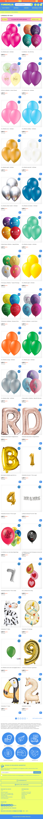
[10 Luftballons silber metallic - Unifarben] (11, 190)
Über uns (23, 798)
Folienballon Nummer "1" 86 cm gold (29, 475)
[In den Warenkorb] (20, 58)
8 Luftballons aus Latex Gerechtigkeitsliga (9, 552)
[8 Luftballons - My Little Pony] (32, 36)
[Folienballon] (11, 613)
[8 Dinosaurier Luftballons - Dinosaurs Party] (11, 306)
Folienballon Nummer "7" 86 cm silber (8, 590)
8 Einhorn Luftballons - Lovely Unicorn (29, 321)
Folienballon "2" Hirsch (26, 706)
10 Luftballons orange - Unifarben (8, 359)
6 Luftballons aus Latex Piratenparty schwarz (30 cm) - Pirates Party (32, 553)
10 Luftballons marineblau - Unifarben (29, 205)
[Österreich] (2, 805)
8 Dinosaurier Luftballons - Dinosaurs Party (10, 321)
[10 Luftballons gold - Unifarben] (11, 152)
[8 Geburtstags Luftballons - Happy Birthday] (11, 229)
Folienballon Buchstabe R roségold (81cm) (9, 436)
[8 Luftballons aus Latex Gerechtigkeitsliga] (11, 536)
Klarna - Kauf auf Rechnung (7, 793)
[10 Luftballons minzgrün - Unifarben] (32, 229)
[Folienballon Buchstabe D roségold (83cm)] (32, 421)
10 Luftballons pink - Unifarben (7, 51)
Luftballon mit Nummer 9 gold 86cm (29, 667)
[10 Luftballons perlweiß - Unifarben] (32, 152)
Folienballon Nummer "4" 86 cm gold (8, 513)
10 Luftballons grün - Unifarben (28, 359)
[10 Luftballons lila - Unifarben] (32, 75)
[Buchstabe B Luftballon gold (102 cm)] (11, 460)
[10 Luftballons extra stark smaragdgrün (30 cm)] (11, 652)
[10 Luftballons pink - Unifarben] (11, 36)
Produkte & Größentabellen (7, 797)
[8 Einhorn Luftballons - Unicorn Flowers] (11, 75)
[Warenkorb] (41, 5)
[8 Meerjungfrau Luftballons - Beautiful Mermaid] (32, 383)
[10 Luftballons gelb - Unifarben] (32, 267)
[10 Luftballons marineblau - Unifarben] (32, 190)
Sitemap (23, 797)
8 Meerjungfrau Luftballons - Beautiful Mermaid (31, 398)
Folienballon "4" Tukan (5, 706)
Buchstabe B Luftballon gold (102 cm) (8, 475)
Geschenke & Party (37, 8)
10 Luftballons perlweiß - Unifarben (29, 167)
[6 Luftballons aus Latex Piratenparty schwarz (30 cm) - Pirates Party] (32, 536)
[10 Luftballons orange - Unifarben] (11, 344)
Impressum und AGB (26, 793)
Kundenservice (22, 780)
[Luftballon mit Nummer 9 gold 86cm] (32, 652)
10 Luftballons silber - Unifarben (7, 398)
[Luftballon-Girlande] (32, 498)
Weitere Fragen (4, 795)
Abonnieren (37, 772)
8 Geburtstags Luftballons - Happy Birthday (10, 244)
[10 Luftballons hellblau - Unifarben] (32, 113)
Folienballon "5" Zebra (5, 629)
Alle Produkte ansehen (37, 718)
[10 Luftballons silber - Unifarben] (11, 383)
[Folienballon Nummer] (32, 460)
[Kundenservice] (38, 5)
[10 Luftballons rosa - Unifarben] (11, 113)
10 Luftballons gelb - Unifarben (28, 282)
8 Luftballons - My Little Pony (28, 51)
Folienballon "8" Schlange (27, 629)
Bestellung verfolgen (22, 784)
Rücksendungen (4, 792)
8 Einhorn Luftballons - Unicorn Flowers (9, 90)
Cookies (23, 795)
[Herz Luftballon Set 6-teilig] (32, 575)
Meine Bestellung (4, 798)
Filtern (5, 19)
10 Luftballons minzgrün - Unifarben (29, 244)
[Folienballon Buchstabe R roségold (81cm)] (11, 421)
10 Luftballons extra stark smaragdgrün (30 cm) (11, 667)
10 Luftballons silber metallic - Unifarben (9, 205)
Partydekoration (8, 12)
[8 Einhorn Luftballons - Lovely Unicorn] (32, 306)
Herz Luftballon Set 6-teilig (27, 590)
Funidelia (2, 12)
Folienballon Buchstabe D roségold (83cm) (30, 436)
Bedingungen (21, 775)
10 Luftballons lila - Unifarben (28, 90)
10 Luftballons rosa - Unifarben (7, 128)
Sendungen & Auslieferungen (7, 794)
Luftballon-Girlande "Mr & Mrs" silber (29, 513)
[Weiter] (27, 718)
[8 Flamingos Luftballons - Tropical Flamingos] (11, 267)
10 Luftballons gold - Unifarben (7, 167)
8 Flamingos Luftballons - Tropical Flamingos (10, 282)
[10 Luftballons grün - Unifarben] (32, 344)
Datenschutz (24, 794)
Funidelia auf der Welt (26, 792)
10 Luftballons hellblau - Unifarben (29, 128)
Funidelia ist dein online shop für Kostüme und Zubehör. (7, 4)
